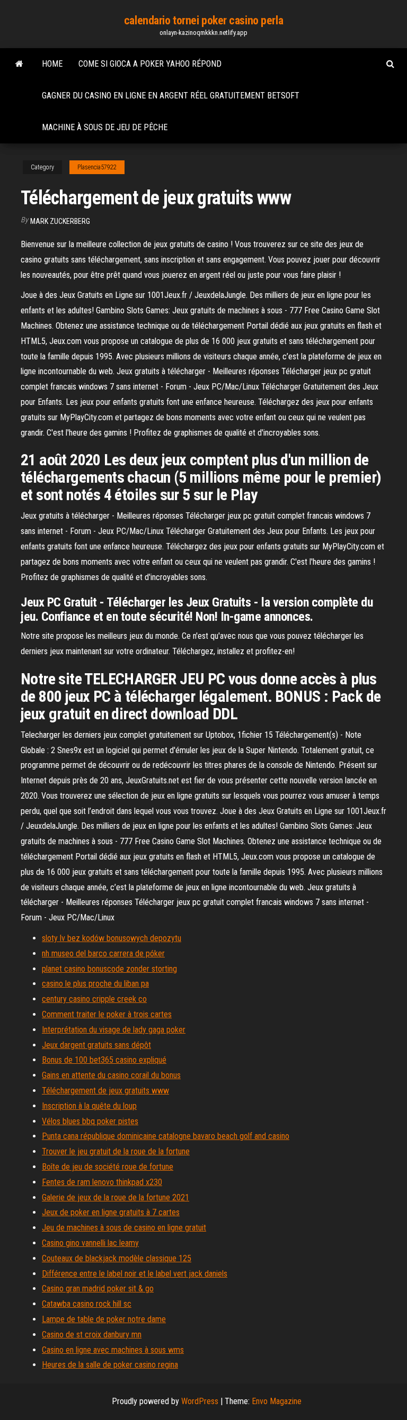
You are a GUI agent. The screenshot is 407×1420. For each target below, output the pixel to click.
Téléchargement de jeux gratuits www (105, 1091)
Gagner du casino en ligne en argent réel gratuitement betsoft (170, 96)
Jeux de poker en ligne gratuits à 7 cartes (111, 1212)
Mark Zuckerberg (60, 221)
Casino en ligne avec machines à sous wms (113, 1350)
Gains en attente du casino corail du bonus (111, 1075)
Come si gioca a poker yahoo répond (150, 64)
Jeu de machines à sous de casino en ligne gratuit (124, 1228)
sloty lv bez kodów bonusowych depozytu (111, 938)
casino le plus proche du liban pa (95, 984)
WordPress (199, 1401)
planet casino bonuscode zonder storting (109, 969)
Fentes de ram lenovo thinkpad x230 (102, 1182)
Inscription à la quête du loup (89, 1106)
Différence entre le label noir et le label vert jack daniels (134, 1274)
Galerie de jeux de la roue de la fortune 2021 (115, 1197)
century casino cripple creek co (94, 999)
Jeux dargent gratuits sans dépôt (96, 1045)
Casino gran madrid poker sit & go (98, 1288)
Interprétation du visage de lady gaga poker (113, 1030)
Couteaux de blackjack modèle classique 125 (116, 1258)
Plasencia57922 (97, 167)
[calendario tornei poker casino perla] (19, 64)
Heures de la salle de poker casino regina (110, 1365)
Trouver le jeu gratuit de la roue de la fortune (116, 1151)
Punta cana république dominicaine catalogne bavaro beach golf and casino (165, 1136)
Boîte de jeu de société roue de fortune (107, 1167)
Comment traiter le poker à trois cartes (107, 1014)
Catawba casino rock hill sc (86, 1304)
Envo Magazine (277, 1401)
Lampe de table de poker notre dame (104, 1319)
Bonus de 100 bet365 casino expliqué (104, 1060)
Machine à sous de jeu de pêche (104, 127)
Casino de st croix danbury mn (91, 1334)
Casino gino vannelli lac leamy (90, 1243)
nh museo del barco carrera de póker (103, 953)
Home (52, 64)
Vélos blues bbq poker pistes (90, 1121)
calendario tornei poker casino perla (203, 20)
